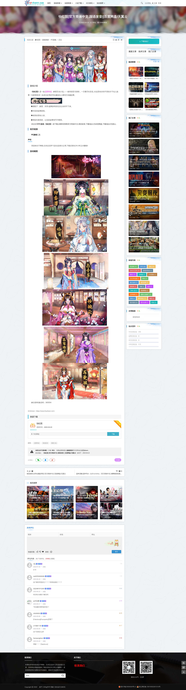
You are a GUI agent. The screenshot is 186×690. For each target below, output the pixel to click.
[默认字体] (116, 40)
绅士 (53, 450)
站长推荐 (100, 3)
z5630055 (36, 613)
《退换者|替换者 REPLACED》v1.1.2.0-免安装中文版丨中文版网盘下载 (143, 181)
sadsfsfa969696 (38, 576)
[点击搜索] (142, 3)
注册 (155, 3)
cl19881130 (37, 626)
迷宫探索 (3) (144, 282)
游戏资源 (57, 3)
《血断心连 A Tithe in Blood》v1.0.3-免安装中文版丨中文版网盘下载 (143, 230)
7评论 (94, 22)
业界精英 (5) (133, 294)
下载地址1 (145, 41)
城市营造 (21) (142, 298)
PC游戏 (53, 40)
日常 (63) (143, 266)
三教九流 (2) (133, 290)
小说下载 (78, 3)
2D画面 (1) (142, 274)
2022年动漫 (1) (134, 278)
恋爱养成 (48, 91)
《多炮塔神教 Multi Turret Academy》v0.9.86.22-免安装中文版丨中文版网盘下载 (143, 149)
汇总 (35, 134)
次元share (84, 450)
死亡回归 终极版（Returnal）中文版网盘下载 (159, 78)
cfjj (34, 564)
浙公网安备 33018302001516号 (149, 687)
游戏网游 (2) (144, 290)
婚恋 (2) (151, 298)
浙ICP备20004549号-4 (128, 687)
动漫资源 (68, 3)
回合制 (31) (133, 266)
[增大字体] (119, 40)
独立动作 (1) (133, 282)
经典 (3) (132, 298)
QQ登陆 (148, 3)
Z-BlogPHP (46, 687)
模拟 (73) (132, 274)
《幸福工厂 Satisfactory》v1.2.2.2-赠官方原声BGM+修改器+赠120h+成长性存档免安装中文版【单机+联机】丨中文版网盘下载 (143, 212)
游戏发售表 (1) (147, 270)
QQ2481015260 (38, 589)
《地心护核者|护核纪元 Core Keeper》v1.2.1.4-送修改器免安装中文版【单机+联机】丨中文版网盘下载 (143, 131)
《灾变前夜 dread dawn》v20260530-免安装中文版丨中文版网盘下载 (143, 198)
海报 (118, 460)
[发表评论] (184, 668)
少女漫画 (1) (152, 274)
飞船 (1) (141, 286)
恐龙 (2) (153, 302)
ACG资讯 (89, 3)
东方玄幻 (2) (133, 302)
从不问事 (36, 601)
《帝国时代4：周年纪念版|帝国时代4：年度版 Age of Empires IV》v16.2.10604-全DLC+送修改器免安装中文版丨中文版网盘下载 (143, 163)
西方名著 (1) (144, 302)
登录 (159, 3)
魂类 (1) (149, 286)
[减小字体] (114, 40)
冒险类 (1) (133, 286)
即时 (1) (144, 278)
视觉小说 (54, 443)
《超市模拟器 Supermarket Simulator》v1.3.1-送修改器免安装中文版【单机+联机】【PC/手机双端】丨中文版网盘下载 (143, 246)
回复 (44, 567)
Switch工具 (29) (135, 270)
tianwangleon (38, 638)
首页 (49, 3)
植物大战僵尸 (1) (146, 294)
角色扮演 (45, 443)
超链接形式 (70, 450)
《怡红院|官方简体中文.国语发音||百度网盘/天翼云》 (60, 453)
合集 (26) (151, 266)
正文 (60, 40)
